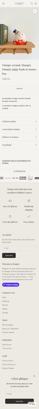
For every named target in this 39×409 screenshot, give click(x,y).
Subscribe (19, 401)
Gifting (4, 309)
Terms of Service (8, 364)
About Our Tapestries (10, 329)
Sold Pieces (6, 345)
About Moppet (7, 325)
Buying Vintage (8, 368)
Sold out (19, 88)
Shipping (5, 301)
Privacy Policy (7, 361)
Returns (5, 305)
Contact (5, 313)
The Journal (6, 348)
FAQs (4, 297)
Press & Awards (8, 332)
